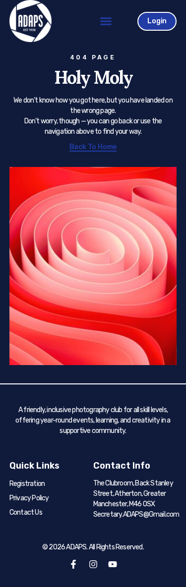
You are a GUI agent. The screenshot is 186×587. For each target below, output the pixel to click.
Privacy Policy (29, 498)
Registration (27, 484)
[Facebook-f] (73, 564)
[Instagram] (93, 564)
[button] (106, 21)
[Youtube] (112, 564)
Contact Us (25, 512)
